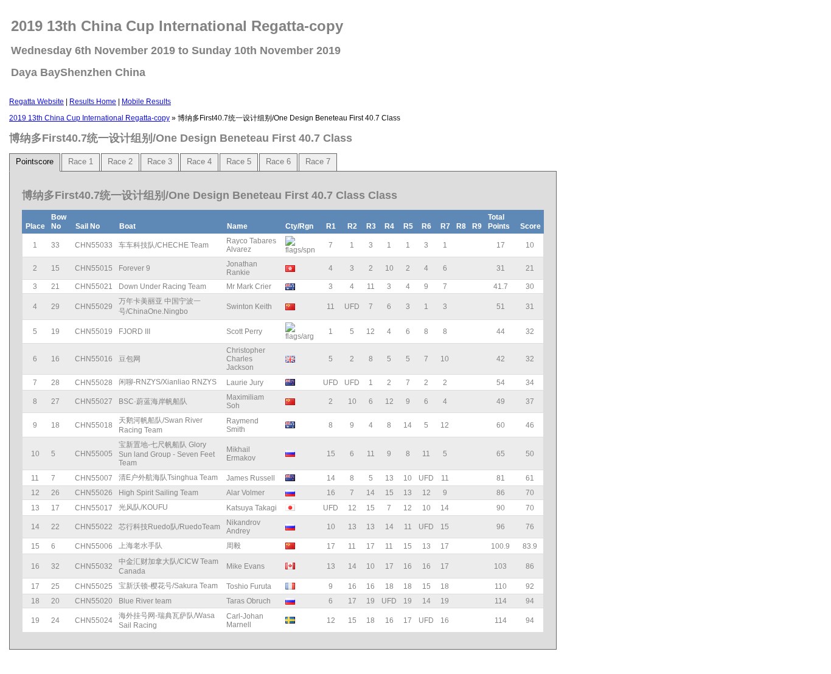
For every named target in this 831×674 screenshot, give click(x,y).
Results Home (92, 101)
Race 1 (80, 161)
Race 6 (278, 161)
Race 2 (120, 161)
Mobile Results (146, 101)
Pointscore (35, 161)
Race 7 (317, 161)
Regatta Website (36, 101)
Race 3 (159, 161)
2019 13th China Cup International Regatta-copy (89, 118)
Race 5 (238, 161)
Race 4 (199, 161)
